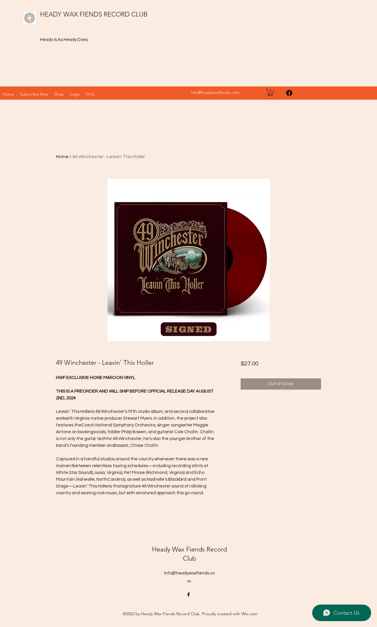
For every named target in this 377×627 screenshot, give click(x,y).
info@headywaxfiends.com (215, 92)
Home (62, 156)
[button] (59, 94)
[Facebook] (289, 93)
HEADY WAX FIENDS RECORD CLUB (94, 14)
